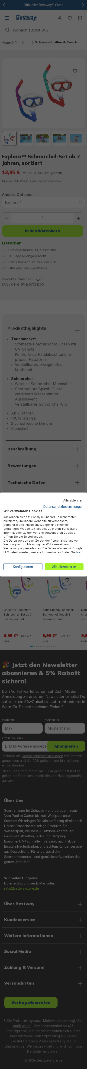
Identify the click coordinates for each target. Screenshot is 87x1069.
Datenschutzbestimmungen (63, 506)
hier (78, 552)
